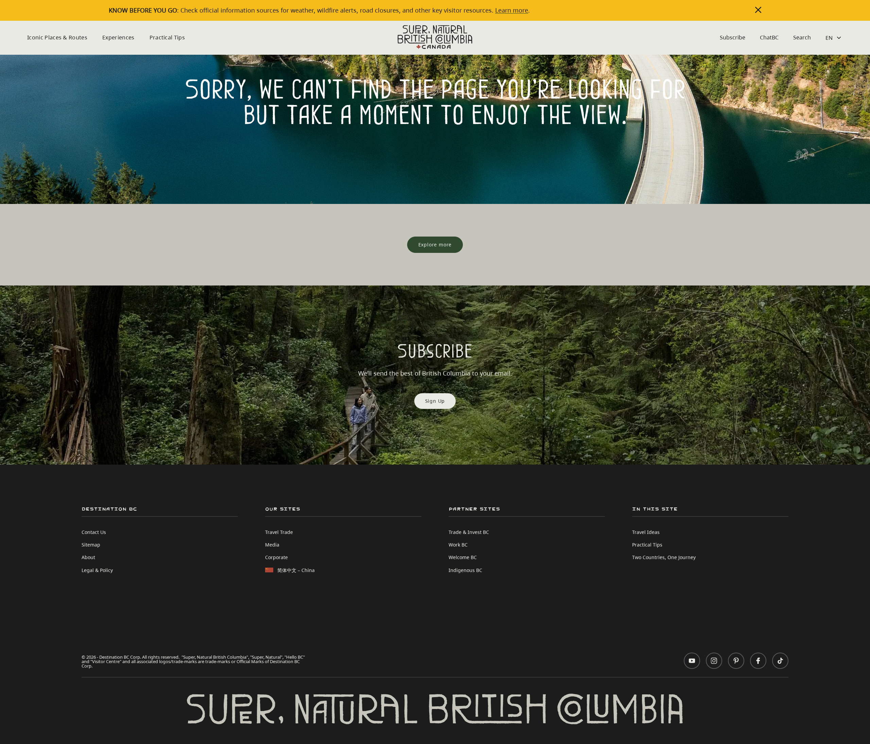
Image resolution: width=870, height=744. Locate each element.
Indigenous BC (465, 570)
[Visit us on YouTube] (692, 661)
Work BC (458, 544)
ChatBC (769, 37)
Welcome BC (463, 557)
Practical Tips (167, 37)
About (88, 557)
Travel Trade (279, 532)
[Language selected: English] (834, 38)
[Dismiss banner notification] (758, 10)
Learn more (511, 10)
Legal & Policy (97, 570)
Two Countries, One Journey (664, 557)
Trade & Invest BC (469, 532)
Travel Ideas (646, 532)
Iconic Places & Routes (57, 37)
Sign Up (435, 401)
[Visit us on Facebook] (758, 661)
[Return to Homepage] (435, 37)
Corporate (276, 557)
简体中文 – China (296, 570)
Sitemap (91, 544)
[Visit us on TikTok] (780, 661)
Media (272, 544)
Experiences (118, 37)
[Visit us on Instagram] (714, 661)
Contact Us (94, 532)
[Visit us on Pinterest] (736, 661)
